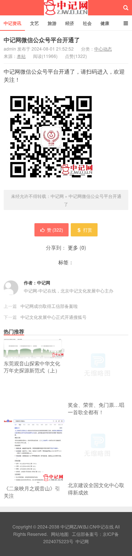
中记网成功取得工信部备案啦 (49, 306)
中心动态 (103, 48)
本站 (21, 56)
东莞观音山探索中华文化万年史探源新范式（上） (32, 367)
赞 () (55, 230)
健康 (104, 23)
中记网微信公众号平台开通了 (42, 40)
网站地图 (60, 534)
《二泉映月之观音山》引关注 (32, 492)
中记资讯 (12, 23)
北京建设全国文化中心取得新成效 (96, 488)
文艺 (34, 23)
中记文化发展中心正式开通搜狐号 (54, 317)
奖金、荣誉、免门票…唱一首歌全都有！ (96, 408)
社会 (87, 23)
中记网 (66, 7)
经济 (69, 23)
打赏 (87, 230)
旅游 (52, 23)
